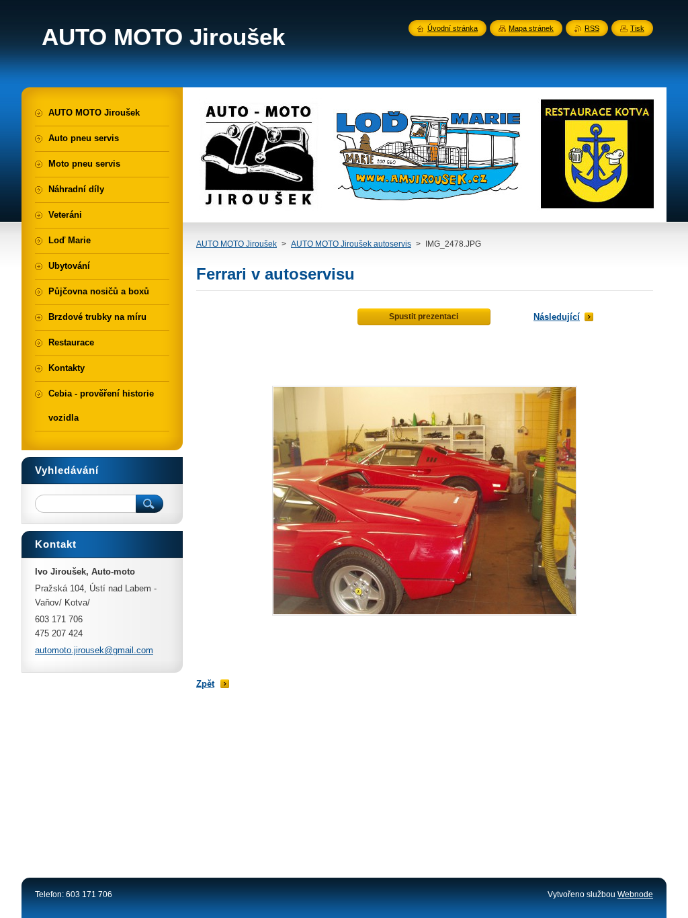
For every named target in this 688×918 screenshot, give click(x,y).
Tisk (637, 28)
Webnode (635, 894)
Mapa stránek (531, 28)
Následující (556, 317)
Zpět (205, 684)
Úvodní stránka (452, 28)
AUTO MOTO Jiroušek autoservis (351, 244)
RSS (592, 28)
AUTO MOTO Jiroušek (236, 244)
